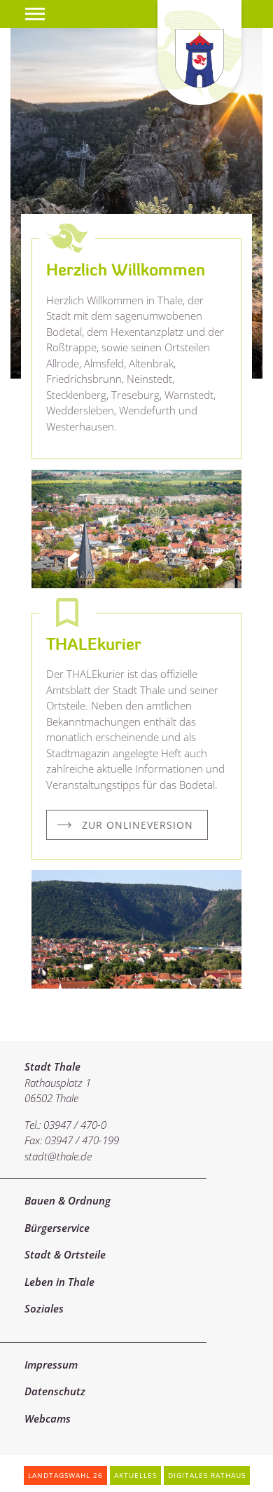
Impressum (51, 1364)
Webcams (47, 1418)
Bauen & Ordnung (67, 1200)
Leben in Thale (59, 1282)
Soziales (44, 1308)
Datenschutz (54, 1391)
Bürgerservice (57, 1228)
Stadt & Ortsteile (65, 1254)
